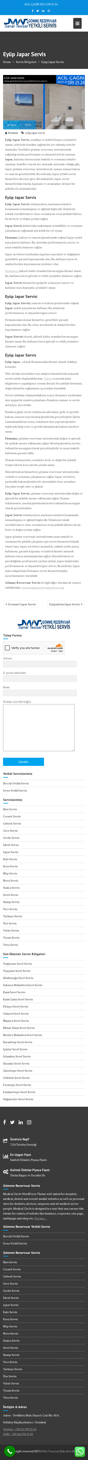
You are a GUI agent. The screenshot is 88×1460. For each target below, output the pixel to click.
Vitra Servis (10, 945)
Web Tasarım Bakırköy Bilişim (61, 1451)
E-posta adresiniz (14, 673)
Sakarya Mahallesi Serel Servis (22, 985)
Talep (48, 378)
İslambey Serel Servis (17, 1056)
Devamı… (40, 1218)
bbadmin (13, 133)
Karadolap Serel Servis (17, 1042)
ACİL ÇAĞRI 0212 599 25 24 (41, 4)
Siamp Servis (11, 902)
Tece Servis (10, 909)
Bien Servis (10, 809)
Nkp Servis (10, 873)
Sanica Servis (11, 888)
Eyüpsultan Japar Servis (64, 604)
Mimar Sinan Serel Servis (19, 1028)
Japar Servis (10, 852)
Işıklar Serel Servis (15, 1049)
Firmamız (11, 271)
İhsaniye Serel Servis (16, 1063)
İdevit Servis (11, 845)
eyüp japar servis (35, 133)
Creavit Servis (12, 816)
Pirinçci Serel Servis (15, 1006)
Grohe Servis (11, 838)
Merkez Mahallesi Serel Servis (22, 1035)
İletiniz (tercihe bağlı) (17, 702)
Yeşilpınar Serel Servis (17, 964)
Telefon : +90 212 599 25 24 (19, 1429)
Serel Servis (10, 895)
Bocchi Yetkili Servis (16, 783)
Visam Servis (11, 937)
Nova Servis (10, 880)
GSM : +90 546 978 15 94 (18, 1434)
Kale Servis (10, 859)
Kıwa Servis (10, 866)
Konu (6, 687)
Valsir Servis (11, 930)
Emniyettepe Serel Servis (19, 1092)
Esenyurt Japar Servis (22, 604)
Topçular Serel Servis (16, 971)
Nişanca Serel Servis (16, 1021)
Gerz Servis (10, 830)
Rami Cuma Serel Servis (18, 999)
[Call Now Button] (9, 1451)
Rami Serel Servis (14, 992)
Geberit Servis (12, 823)
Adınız (7, 658)
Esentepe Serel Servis (17, 1085)
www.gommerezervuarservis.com (43, 587)
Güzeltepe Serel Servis (17, 1070)
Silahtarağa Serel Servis (18, 978)
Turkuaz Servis (12, 916)
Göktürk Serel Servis (16, 1078)
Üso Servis (10, 923)
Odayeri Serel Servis (16, 1013)
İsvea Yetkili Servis (15, 790)
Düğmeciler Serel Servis (18, 1099)
